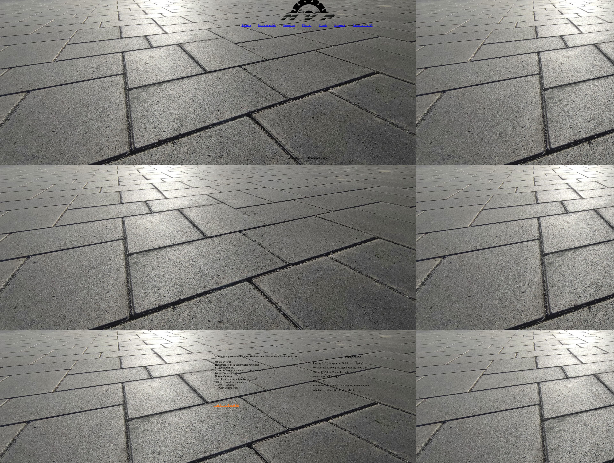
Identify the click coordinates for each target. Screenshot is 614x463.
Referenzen (289, 25)
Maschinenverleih (267, 25)
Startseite (246, 25)
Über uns (306, 25)
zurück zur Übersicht (226, 405)
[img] (307, 10)
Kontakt (323, 25)
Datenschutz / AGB (363, 25)
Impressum (339, 25)
